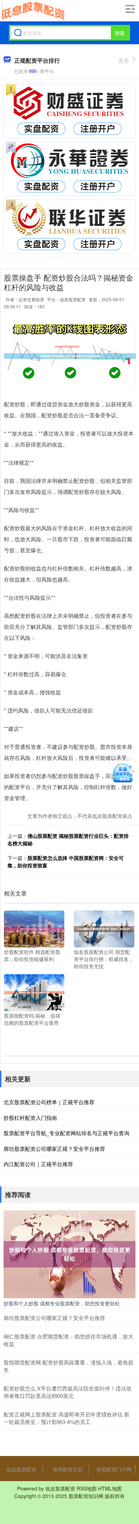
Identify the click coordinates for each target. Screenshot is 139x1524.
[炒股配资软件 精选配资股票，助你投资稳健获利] (34, 928)
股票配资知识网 (85, 1495)
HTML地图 (110, 1488)
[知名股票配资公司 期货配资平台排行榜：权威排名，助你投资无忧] (104, 928)
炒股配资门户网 (114, 1469)
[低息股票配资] (33, 11)
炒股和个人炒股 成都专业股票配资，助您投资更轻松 (62, 1303)
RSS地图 (87, 1488)
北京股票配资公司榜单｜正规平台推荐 (49, 1102)
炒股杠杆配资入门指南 (30, 1117)
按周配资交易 (68, 1469)
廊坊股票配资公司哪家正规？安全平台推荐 (54, 1148)
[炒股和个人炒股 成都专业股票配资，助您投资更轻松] (69, 1253)
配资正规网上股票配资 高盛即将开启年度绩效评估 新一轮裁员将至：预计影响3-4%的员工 (66, 1417)
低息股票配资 (21, 1469)
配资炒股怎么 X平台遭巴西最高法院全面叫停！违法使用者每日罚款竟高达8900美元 (68, 1391)
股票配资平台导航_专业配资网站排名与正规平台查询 (66, 1133)
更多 (123, 60)
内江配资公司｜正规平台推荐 (38, 1164)
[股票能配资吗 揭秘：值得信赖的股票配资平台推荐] (34, 992)
